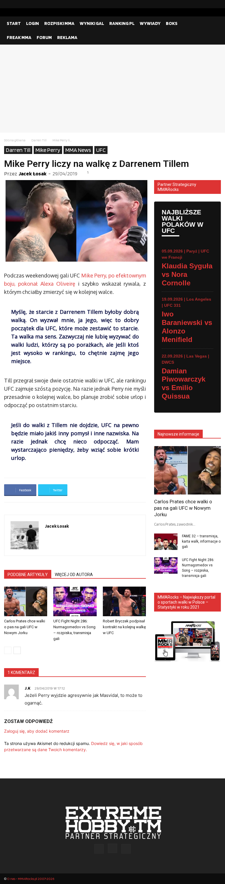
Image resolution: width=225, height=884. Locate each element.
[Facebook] (197, 4)
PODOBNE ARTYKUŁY (28, 574)
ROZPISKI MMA (59, 23)
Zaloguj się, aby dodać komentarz (36, 731)
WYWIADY (150, 23)
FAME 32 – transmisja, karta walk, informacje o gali (201, 541)
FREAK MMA (19, 37)
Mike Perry (47, 149)
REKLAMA (67, 37)
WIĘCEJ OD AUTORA (74, 574)
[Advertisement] (112, 89)
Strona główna (14, 140)
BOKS (172, 23)
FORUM (44, 37)
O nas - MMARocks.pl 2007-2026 (30, 878)
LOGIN (32, 23)
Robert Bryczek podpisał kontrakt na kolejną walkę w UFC (124, 627)
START (14, 23)
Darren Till (39, 140)
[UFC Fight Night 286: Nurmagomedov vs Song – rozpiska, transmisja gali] (74, 601)
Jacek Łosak (33, 173)
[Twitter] (216, 4)
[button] (214, 23)
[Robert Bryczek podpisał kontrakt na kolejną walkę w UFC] (124, 601)
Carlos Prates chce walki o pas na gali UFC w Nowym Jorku (24, 627)
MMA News (78, 149)
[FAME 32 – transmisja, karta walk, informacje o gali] (166, 542)
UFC (101, 149)
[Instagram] (207, 4)
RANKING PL (121, 23)
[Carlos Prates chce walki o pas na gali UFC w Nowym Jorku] (25, 601)
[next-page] (17, 650)
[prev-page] (7, 650)
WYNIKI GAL (92, 23)
